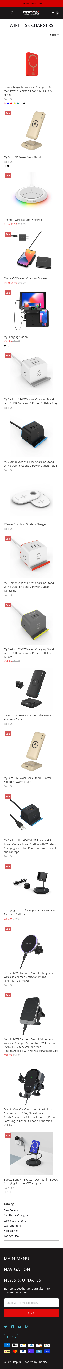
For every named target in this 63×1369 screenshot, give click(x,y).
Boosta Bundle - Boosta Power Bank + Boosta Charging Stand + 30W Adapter (31, 1181)
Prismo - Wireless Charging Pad (23, 219)
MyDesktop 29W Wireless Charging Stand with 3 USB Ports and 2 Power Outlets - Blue (30, 463)
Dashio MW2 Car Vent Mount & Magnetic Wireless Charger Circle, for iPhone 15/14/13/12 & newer (28, 976)
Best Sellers (11, 1210)
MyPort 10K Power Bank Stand (22, 157)
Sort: (52, 35)
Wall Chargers (12, 1225)
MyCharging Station (16, 337)
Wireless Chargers (15, 1220)
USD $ (9, 1337)
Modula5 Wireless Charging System (25, 278)
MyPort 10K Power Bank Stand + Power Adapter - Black (27, 717)
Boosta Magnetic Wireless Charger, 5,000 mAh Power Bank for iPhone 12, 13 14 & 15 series (29, 91)
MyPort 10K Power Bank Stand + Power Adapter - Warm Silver (27, 780)
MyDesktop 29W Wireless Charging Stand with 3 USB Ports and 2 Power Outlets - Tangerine (29, 586)
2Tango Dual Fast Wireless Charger (25, 524)
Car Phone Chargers (16, 1215)
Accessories (11, 1231)
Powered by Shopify (35, 1362)
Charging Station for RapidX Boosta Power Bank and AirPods (29, 912)
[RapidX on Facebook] (14, 1326)
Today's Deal (11, 1236)
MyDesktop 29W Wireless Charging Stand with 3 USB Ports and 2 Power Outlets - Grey (30, 401)
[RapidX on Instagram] (28, 1326)
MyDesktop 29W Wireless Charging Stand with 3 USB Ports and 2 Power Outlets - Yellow (29, 653)
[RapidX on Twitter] (7, 1326)
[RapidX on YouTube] (21, 1326)
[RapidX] (31, 13)
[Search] (12, 13)
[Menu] (6, 13)
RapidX (17, 1362)
